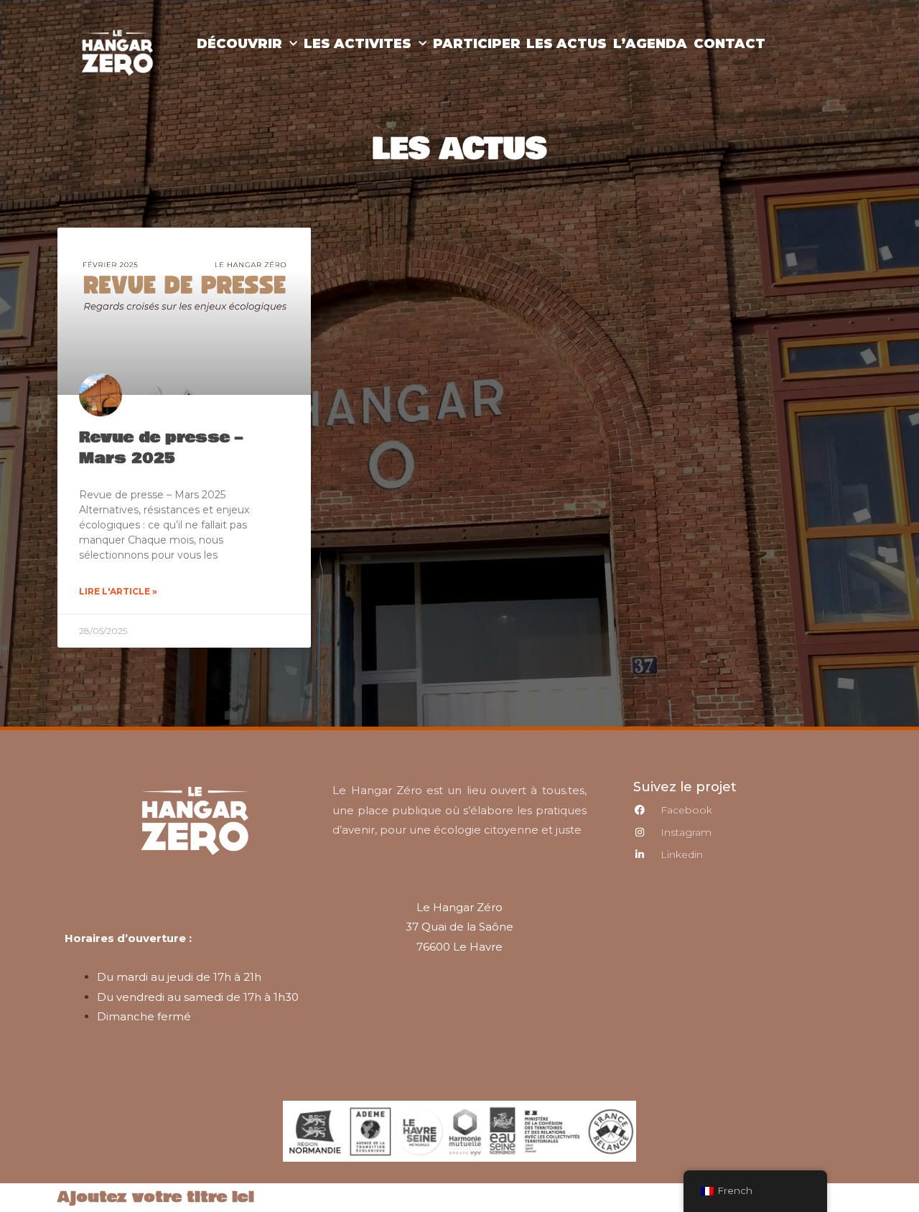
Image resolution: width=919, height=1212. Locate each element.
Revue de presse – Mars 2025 (161, 448)
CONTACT (729, 44)
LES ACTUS (566, 44)
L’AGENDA (650, 44)
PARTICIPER (477, 44)
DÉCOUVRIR (239, 44)
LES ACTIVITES (357, 44)
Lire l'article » (118, 591)
